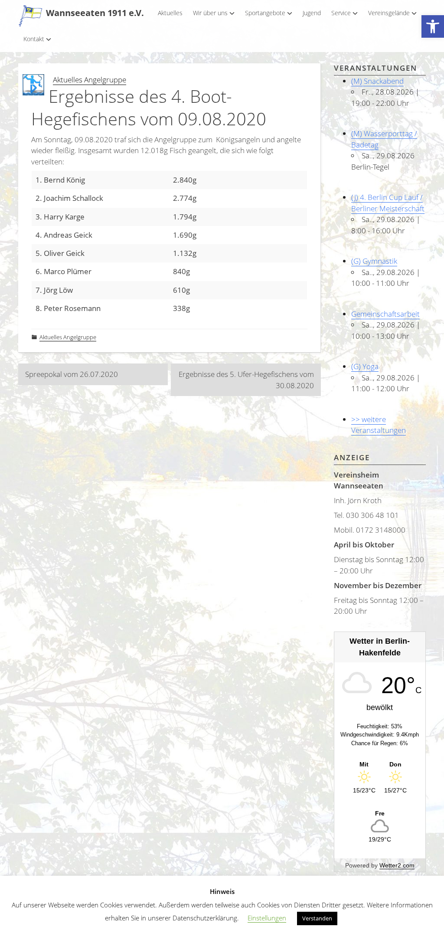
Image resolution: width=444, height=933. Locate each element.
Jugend (312, 13)
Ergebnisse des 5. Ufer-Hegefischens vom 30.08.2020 (246, 379)
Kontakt (33, 39)
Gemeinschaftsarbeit (385, 314)
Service (341, 13)
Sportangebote (265, 13)
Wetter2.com (397, 865)
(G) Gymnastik (374, 261)
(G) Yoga (365, 366)
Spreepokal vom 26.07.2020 (71, 374)
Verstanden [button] (317, 918)
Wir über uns (210, 13)
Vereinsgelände (389, 13)
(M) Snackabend (377, 81)
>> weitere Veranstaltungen (378, 424)
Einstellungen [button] (267, 917)
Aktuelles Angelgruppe (89, 80)
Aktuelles (170, 13)
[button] (432, 26)
